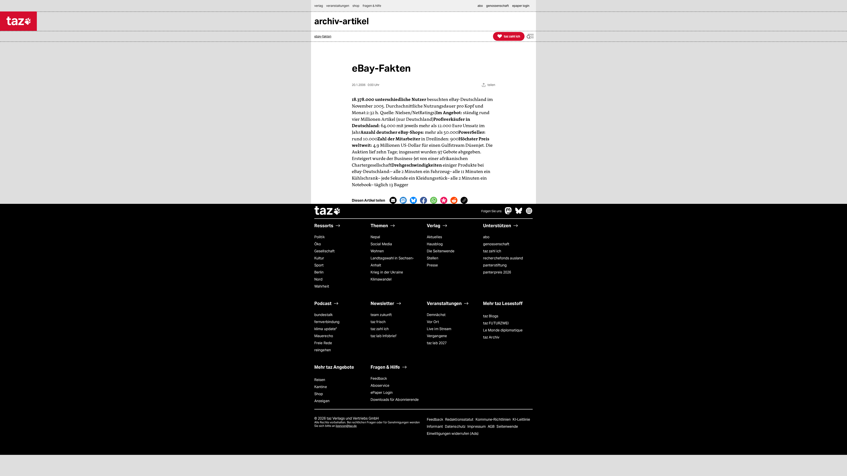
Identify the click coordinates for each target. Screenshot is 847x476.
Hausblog (435, 244)
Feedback (379, 378)
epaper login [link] (520, 6)
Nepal (375, 237)
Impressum (477, 426)
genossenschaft (496, 244)
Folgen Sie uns (491, 211)
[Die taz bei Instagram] (529, 213)
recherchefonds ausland (503, 258)
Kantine (320, 387)
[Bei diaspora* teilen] (443, 200)
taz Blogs (490, 316)
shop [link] (355, 6)
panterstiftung (495, 265)
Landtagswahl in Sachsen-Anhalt (392, 262)
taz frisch (378, 322)
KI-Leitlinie (521, 419)
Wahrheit (321, 286)
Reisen (319, 379)
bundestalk (323, 314)
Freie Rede (323, 343)
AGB (491, 426)
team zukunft (381, 314)
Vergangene (437, 336)
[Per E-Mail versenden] (393, 200)
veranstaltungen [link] (337, 6)
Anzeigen (322, 401)
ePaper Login (382, 392)
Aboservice (380, 385)
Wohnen (377, 251)
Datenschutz (455, 426)
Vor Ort (433, 322)
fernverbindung (326, 322)
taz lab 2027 (437, 343)
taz (327, 211)
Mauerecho (323, 336)
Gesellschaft (324, 251)
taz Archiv (491, 337)
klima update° (325, 329)
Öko (317, 244)
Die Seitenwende (440, 251)
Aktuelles (434, 237)
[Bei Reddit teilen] (453, 200)
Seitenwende (507, 426)
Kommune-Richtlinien (494, 419)
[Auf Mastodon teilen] (403, 200)
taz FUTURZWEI (496, 323)
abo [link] (480, 6)
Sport (319, 265)
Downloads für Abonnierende (395, 399)
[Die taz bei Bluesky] (518, 213)
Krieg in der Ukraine (387, 272)
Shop (318, 394)
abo (486, 237)
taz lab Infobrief (383, 336)
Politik (319, 237)
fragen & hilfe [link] (372, 6)
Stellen (432, 258)
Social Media (381, 244)
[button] (530, 36)
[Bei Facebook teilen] (423, 200)
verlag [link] (318, 6)
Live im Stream (439, 329)
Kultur (319, 258)
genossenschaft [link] (497, 6)
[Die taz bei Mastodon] (508, 213)
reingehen (322, 350)
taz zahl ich (492, 251)
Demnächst (436, 314)
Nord (318, 279)
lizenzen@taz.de (346, 426)
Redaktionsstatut (459, 419)
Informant (435, 426)
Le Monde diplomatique (503, 330)
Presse (432, 265)
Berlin (319, 272)
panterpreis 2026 (497, 272)
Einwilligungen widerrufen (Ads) (452, 433)
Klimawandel (381, 279)
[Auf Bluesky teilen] (413, 200)
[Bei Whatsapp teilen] (433, 200)
